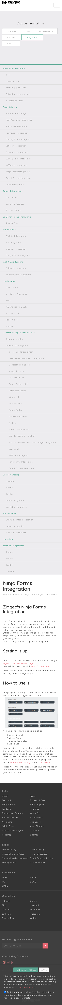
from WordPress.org (20, 762)
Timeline (34, 830)
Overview (11, 31)
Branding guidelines (16, 88)
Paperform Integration (17, 152)
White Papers (9, 826)
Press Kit (6, 800)
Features (34, 809)
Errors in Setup (13, 210)
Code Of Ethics (37, 862)
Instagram (35, 914)
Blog (4, 905)
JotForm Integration (16, 146)
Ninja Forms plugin (40, 666)
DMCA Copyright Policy (41, 858)
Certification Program (13, 830)
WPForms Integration (16, 165)
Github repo (45, 762)
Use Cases (35, 822)
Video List (14, 397)
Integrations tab (17, 371)
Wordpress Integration (17, 345)
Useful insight (13, 81)
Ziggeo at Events (38, 800)
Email (7, 901)
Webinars (7, 822)
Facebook (35, 909)
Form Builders (10, 107)
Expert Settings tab (18, 384)
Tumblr (9, 487)
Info (8, 75)
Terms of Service (38, 854)
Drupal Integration (15, 339)
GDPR (4, 877)
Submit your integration (18, 94)
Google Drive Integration (18, 255)
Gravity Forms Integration (19, 139)
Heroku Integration (15, 526)
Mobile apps (9, 281)
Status (33, 901)
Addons (12, 423)
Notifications (15, 403)
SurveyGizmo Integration (19, 159)
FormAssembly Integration (19, 120)
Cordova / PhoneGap (16, 294)
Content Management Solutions (19, 333)
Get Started (12, 197)
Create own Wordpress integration (27, 358)
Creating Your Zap (15, 204)
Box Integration (13, 242)
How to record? (10, 817)
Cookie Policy (37, 849)
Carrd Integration (15, 184)
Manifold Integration (16, 533)
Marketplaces (9, 513)
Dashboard (11, 37)
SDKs (27, 31)
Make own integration (14, 68)
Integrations (32, 37)
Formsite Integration (16, 126)
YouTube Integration (16, 507)
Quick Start (36, 813)
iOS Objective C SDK (16, 307)
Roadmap (7, 835)
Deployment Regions (12, 813)
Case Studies (37, 826)
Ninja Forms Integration (18, 172)
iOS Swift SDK (13, 313)
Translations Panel (18, 416)
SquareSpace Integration (18, 274)
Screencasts (36, 817)
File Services (9, 229)
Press (32, 796)
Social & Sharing (11, 475)
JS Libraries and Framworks (17, 217)
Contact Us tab (16, 378)
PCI (3, 882)
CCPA (5, 886)
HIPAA (33, 877)
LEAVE (44, 970)
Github (33, 918)
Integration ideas (14, 100)
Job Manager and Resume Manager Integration (33, 442)
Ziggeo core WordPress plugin (18, 663)
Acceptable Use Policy (13, 854)
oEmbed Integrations (13, 545)
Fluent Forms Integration (18, 178)
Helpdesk (35, 905)
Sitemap (34, 835)
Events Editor (15, 410)
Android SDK (12, 287)
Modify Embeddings (16, 113)
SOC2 (33, 882)
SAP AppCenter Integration (19, 520)
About (5, 796)
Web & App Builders (13, 262)
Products (6, 809)
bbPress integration (19, 429)
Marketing (8, 539)
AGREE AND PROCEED (25, 970)
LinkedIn (10, 481)
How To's (11, 43)
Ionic (8, 300)
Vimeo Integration (15, 500)
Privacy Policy (9, 849)
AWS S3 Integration (16, 236)
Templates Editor (17, 390)
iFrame (9, 552)
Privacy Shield (9, 862)
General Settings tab (19, 365)
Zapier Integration (12, 191)
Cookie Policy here (25, 987)
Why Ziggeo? (37, 804)
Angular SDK (12, 223)
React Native (12, 320)
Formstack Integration (17, 133)
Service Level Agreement (15, 858)
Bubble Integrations (16, 268)
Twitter (9, 494)
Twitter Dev (8, 918)
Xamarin (10, 326)
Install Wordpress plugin (21, 352)
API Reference (46, 31)
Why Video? (8, 804)
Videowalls (14, 449)
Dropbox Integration (16, 249)
